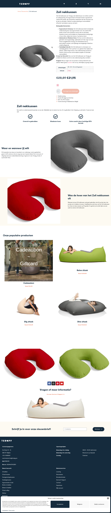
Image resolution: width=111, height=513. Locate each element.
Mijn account (59, 488)
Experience (59, 485)
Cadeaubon (28, 283)
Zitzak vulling (5, 490)
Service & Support (61, 480)
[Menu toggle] (100, 4)
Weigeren (79, 504)
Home (19, 11)
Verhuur (4, 493)
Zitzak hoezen (6, 474)
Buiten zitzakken (6, 485)
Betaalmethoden (60, 477)
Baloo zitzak (82, 270)
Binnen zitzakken (6, 487)
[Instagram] (53, 383)
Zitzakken (4, 471)
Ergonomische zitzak (7, 482)
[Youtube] (62, 383)
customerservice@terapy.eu (9, 458)
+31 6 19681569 (6, 455)
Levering (58, 471)
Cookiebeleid (5, 510)
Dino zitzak (82, 322)
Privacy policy (12, 510)
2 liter (69, 70)
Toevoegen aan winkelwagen (70, 91)
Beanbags (5, 496)
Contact (58, 482)
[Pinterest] (58, 383)
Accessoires (25, 11)
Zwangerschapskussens (8, 477)
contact (70, 62)
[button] (108, 498)
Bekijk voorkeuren (99, 504)
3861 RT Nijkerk (6, 452)
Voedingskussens (6, 480)
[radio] (58, 85)
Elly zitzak (28, 322)
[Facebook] (49, 383)
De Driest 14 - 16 (6, 450)
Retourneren (59, 474)
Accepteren (60, 504)
